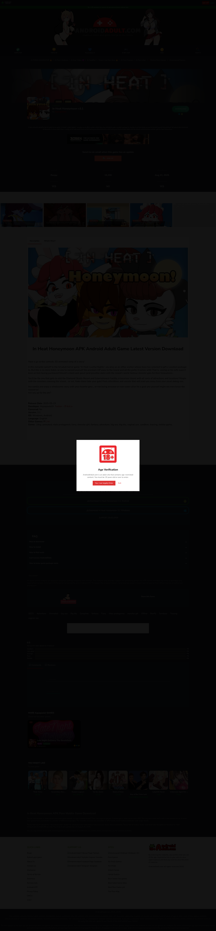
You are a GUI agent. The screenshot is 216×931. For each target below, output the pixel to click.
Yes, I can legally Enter (104, 483)
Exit (119, 483)
